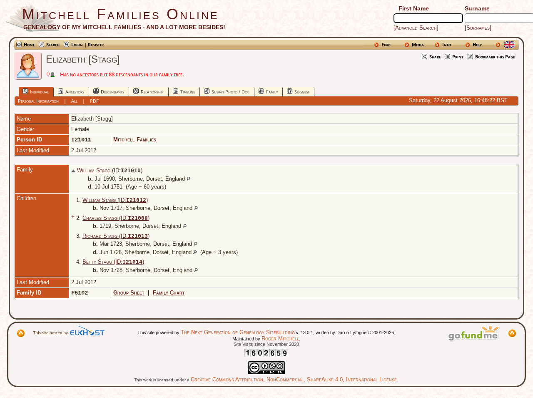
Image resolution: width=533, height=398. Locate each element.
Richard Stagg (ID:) (115, 236)
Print (457, 56)
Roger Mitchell (280, 338)
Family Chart (169, 293)
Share (435, 56)
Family (272, 91)
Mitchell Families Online (120, 14)
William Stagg (93, 170)
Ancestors (74, 91)
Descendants (112, 91)
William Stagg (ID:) (115, 200)
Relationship (152, 91)
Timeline (187, 91)
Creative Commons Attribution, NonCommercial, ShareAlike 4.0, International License (294, 379)
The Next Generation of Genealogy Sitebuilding (238, 332)
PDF (94, 101)
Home (29, 44)
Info (446, 44)
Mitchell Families (134, 139)
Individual (39, 91)
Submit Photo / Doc (230, 91)
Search (53, 44)
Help (477, 44)
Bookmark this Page (495, 56)
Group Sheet (128, 293)
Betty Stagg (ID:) (113, 262)
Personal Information (38, 101)
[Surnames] (478, 28)
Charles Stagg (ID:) (115, 218)
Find (386, 44)
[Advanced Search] (416, 28)
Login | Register (87, 44)
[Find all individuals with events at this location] (188, 179)
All (74, 101)
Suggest (301, 91)
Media (418, 44)
